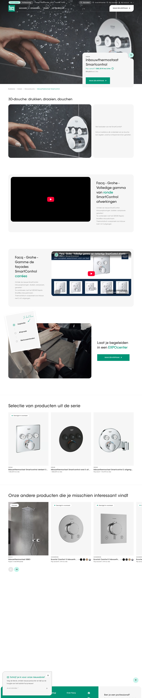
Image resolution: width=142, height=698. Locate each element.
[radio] (14, 2)
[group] (20, 2)
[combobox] (132, 2)
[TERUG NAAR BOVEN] (136, 680)
